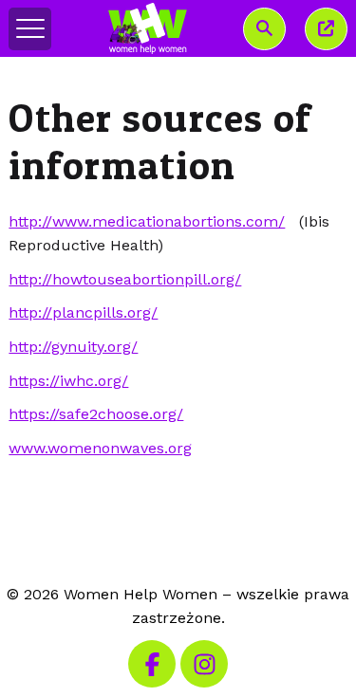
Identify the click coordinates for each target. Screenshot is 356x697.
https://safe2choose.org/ (96, 414)
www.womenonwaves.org (100, 448)
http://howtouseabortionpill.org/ (125, 279)
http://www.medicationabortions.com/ (147, 221)
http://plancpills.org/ (83, 312)
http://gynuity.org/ (73, 347)
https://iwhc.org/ (68, 381)
